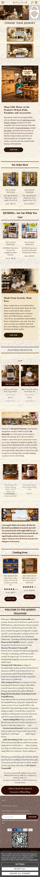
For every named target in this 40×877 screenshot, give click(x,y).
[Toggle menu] (2, 2)
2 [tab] (17, 17)
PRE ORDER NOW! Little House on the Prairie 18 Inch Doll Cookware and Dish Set (10, 580)
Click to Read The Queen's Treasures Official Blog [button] (20, 790)
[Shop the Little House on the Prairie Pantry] (20, 281)
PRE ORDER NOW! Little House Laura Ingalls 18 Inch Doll (10, 198)
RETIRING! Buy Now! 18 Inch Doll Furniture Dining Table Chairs (29, 250)
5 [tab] (25, 17)
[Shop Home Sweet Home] (20, 418)
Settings (20, 864)
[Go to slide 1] (20, 207)
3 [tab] (20, 17)
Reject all (20, 869)
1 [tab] (14, 17)
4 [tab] (22, 17)
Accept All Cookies (20, 873)
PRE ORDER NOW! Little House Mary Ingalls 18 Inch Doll (29, 198)
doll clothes (8, 130)
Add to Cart (10, 384)
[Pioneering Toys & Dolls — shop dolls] (20, 34)
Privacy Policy (33, 860)
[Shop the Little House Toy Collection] (20, 84)
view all (20, 360)
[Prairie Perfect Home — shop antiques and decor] (20, 50)
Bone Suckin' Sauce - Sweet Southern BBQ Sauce (29, 487)
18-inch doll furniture (22, 128)
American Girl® (18, 775)
